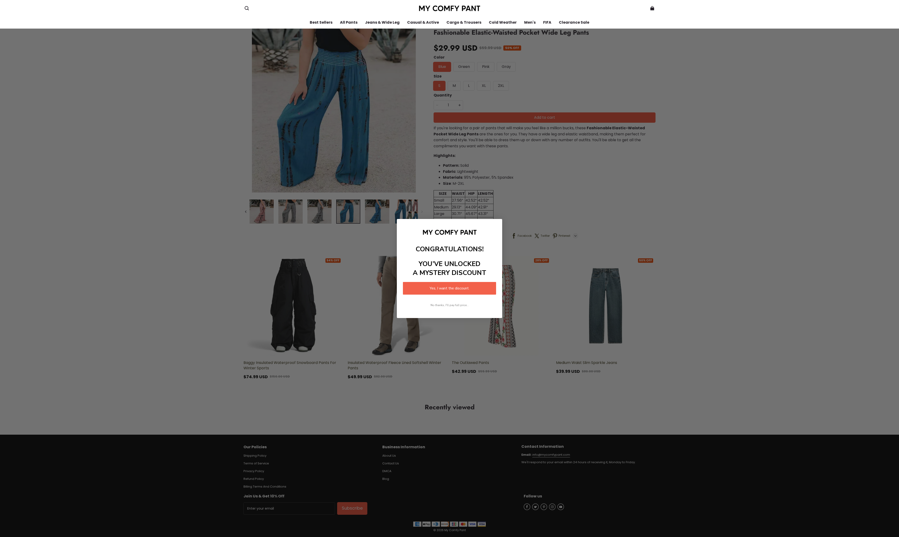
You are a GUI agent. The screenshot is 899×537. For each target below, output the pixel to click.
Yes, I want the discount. (449, 288)
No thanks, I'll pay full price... (450, 305)
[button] (246, 8)
